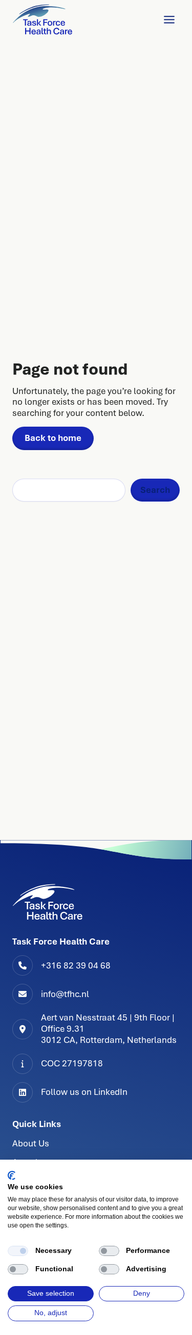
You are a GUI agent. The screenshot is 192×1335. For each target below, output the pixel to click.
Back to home (53, 437)
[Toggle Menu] (169, 19)
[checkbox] (18, 1251)
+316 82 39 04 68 (76, 965)
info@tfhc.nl (65, 994)
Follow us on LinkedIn (84, 1091)
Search (155, 489)
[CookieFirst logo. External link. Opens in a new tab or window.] (11, 1175)
